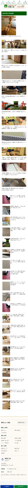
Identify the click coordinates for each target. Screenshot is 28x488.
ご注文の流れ (4, 432)
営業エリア (17, 450)
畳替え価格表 (17, 430)
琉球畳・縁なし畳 (4, 440)
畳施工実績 (17, 448)
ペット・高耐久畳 (4, 442)
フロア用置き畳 (18, 440)
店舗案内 (3, 453)
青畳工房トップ (4, 448)
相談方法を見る (21, 422)
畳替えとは (3, 430)
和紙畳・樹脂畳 (18, 438)
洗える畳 (16, 442)
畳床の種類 (3, 438)
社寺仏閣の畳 (4, 450)
